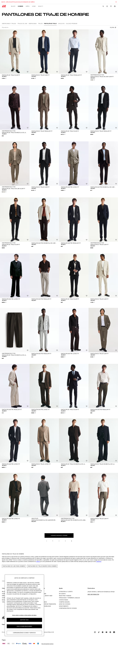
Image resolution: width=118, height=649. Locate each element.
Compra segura (64, 602)
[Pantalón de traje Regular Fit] (74, 51)
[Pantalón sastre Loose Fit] (74, 163)
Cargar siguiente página (59, 535)
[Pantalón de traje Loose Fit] (44, 440)
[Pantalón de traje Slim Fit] (15, 51)
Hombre (20, 6)
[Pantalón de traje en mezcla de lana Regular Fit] (15, 107)
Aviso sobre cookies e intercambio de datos (24, 615)
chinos (38, 561)
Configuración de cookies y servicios (24, 632)
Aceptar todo (24, 620)
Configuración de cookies (68, 608)
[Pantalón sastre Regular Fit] (74, 219)
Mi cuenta (62, 593)
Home (34, 6)
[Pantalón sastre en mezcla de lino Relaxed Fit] (44, 219)
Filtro (112, 27)
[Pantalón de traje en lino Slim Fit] (15, 163)
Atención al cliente (66, 591)
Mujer (13, 6)
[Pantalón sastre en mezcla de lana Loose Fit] (74, 495)
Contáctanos (63, 600)
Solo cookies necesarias (24, 626)
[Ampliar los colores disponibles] (62, 78)
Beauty (40, 6)
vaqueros (98, 561)
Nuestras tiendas (65, 595)
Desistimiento (63, 606)
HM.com (4, 581)
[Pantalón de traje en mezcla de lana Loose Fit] (74, 440)
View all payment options (47, 643)
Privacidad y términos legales (69, 597)
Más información (93, 594)
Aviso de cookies (64, 604)
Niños (27, 6)
